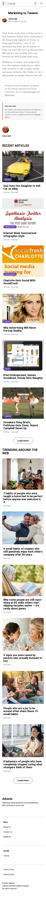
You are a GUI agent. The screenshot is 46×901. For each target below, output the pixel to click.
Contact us (7, 832)
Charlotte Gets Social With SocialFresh (19, 282)
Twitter (6, 856)
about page (10, 95)
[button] (41, 3)
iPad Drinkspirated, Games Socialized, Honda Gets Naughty (23, 377)
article (20, 36)
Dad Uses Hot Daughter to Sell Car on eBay (21, 187)
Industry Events (10, 227)
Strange (7, 179)
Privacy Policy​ (9, 874)
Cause (7, 369)
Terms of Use (8, 869)
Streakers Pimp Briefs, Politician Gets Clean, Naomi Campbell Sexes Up (20, 425)
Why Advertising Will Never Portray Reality (19, 329)
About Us (7, 827)
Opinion (7, 321)
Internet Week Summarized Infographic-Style (19, 235)
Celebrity (7, 416)
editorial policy (29, 92)
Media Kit (7, 837)
